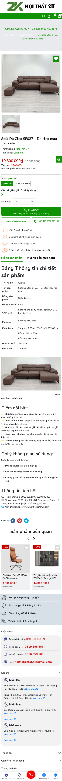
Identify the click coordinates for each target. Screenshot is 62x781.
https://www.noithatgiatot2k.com (32, 506)
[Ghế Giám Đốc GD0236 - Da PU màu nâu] (15, 558)
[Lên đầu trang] (57, 770)
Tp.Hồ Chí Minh (22, 183)
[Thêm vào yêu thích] (56, 59)
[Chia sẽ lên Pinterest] (19, 520)
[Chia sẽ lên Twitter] (26, 520)
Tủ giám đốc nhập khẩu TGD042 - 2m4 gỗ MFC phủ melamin (45, 577)
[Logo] (31, 6)
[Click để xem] (31, 83)
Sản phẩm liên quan (31, 531)
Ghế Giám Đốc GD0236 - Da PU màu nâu (15, 577)
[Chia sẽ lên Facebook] (12, 520)
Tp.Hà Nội (7, 183)
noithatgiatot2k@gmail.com (33, 662)
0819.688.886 (34, 647)
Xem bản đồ (31, 689)
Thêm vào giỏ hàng (16, 221)
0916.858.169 (35, 639)
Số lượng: (6, 201)
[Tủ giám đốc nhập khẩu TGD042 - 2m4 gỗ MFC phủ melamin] (46, 558)
